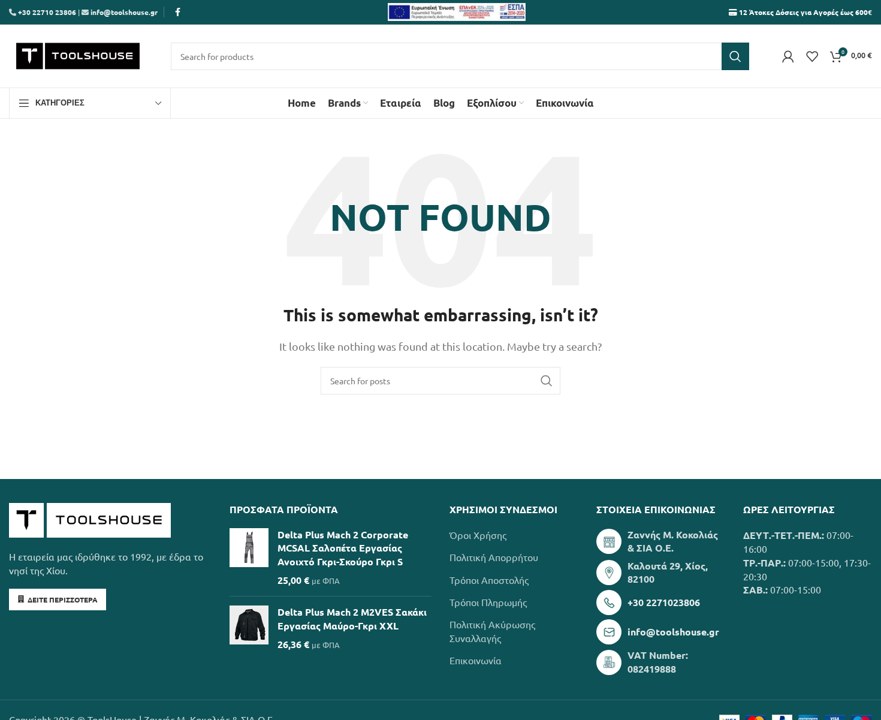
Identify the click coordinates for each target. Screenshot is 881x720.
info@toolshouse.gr (124, 12)
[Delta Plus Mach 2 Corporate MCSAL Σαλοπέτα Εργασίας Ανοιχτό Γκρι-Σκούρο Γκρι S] (249, 558)
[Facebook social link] (177, 12)
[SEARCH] (735, 56)
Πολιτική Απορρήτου (493, 557)
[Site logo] (78, 55)
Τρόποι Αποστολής (489, 580)
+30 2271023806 (663, 602)
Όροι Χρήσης (477, 535)
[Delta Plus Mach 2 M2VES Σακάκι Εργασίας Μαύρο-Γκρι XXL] (249, 628)
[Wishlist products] (812, 56)
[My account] (788, 56)
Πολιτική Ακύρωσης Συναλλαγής (492, 630)
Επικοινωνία (475, 660)
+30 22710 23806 (46, 12)
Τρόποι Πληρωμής (488, 602)
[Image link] (90, 519)
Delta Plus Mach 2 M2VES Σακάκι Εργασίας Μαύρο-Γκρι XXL (352, 618)
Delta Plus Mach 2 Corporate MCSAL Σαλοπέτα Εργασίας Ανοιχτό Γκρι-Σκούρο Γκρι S (342, 548)
